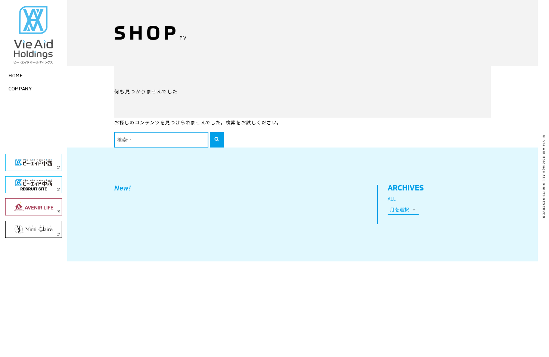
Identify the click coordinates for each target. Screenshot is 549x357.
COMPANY (20, 88)
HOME (16, 75)
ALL (392, 198)
